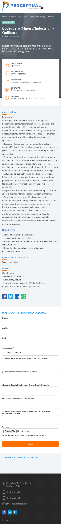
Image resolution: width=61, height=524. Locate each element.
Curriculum (6, 427)
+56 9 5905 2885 (14, 498)
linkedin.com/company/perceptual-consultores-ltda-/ (15, 512)
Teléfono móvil (8, 348)
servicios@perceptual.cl (17, 503)
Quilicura (15, 65)
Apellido (5, 328)
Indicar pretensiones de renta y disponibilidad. (19, 398)
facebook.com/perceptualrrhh (4, 512)
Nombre (5, 318)
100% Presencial (18, 74)
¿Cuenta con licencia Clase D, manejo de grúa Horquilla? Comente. (26, 385)
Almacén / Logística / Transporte (26, 82)
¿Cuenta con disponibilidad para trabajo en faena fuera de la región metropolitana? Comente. (26, 413)
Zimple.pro (6, 520)
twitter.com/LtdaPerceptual (10, 512)
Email (4, 338)
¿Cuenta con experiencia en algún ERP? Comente (20, 372)
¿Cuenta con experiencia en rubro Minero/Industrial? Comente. (25, 358)
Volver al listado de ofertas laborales (21, 457)
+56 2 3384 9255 (14, 492)
